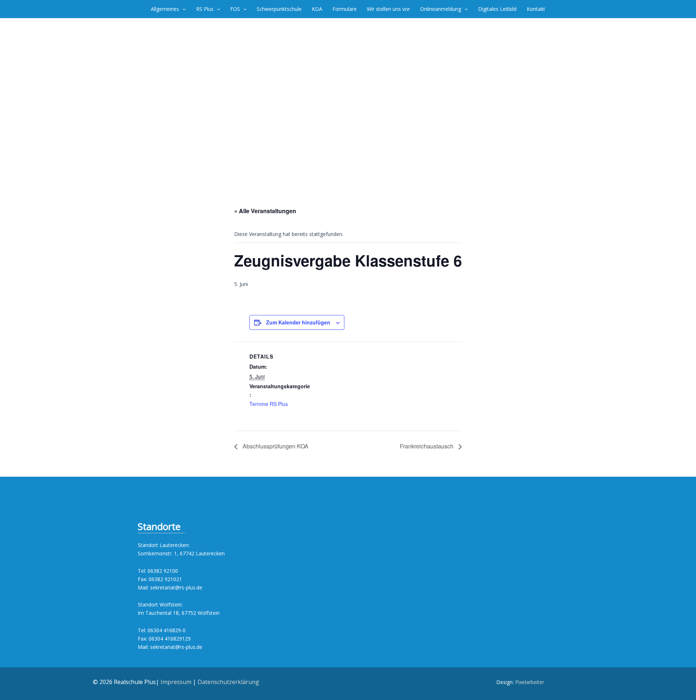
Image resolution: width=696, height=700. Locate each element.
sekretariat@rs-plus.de (176, 587)
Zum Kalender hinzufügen (298, 322)
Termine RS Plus (268, 403)
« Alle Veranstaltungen (265, 211)
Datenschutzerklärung (228, 682)
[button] (182, 9)
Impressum (176, 682)
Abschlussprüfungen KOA (274, 446)
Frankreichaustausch (427, 446)
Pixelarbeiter (529, 682)
